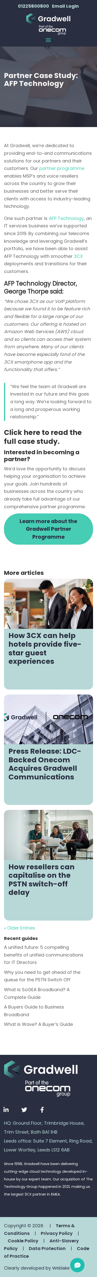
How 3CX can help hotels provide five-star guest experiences (45, 648)
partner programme (61, 168)
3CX (78, 256)
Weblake (61, 1268)
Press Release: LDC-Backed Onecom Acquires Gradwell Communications (44, 764)
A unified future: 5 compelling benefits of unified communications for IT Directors (43, 954)
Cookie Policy (23, 1241)
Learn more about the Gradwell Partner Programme (48, 529)
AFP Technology (66, 218)
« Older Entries (19, 928)
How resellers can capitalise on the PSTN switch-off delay (41, 880)
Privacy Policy (57, 1233)
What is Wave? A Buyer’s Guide (38, 1024)
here (32, 432)
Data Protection (47, 1248)
